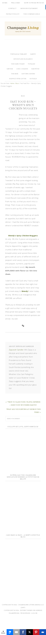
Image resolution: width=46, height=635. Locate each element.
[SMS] (10, 632)
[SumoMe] (42, 632)
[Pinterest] (36, 632)
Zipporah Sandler (16, 350)
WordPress (25, 613)
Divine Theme (26, 610)
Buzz (23, 96)
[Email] (16, 632)
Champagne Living (23, 28)
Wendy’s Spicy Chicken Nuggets (23, 235)
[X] (29, 632)
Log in (34, 613)
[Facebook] (23, 632)
